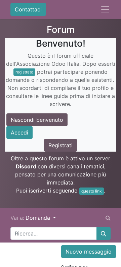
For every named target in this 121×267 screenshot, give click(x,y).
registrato (24, 71)
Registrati (60, 145)
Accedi (19, 132)
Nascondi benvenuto (37, 119)
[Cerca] (103, 233)
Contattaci (28, 9)
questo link (91, 191)
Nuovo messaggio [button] (89, 251)
